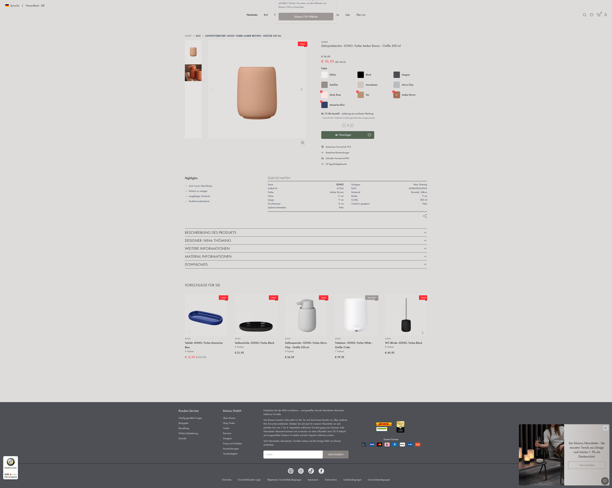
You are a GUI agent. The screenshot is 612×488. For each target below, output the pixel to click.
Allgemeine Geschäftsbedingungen (284, 479)
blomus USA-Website (306, 16)
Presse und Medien (232, 443)
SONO (324, 41)
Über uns (360, 14)
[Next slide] (301, 89)
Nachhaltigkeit (230, 453)
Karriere (227, 433)
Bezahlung (183, 428)
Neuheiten (252, 14)
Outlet (226, 428)
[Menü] (16, 458)
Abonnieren (335, 454)
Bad (266, 14)
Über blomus (229, 418)
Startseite (226, 479)
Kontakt (182, 438)
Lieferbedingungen (352, 479)
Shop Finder (229, 423)
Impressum (313, 479)
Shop (188, 35)
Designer (227, 438)
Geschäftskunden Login (249, 479)
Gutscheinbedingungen (379, 479)
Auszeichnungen (231, 448)
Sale (348, 14)
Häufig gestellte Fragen (190, 418)
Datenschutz (331, 479)
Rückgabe (183, 423)
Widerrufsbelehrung (188, 433)
